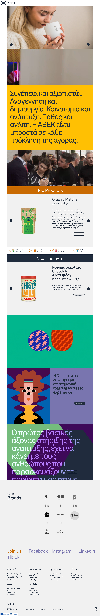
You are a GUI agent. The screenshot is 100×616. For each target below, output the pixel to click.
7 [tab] (53, 49)
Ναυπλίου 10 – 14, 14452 (14, 574)
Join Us (14, 551)
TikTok (13, 557)
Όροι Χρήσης (43, 609)
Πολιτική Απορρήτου (29, 609)
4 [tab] (48, 49)
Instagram (61, 551)
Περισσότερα (79, 403)
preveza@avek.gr (34, 594)
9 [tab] (57, 49)
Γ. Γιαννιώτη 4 (33, 588)
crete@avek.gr (75, 580)
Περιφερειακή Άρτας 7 (14, 588)
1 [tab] (43, 49)
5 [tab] (50, 49)
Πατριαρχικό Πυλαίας (35, 574)
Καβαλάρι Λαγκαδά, (56, 574)
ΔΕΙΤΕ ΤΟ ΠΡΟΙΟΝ (79, 234)
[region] (50, 452)
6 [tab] (51, 49)
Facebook (38, 551)
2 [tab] (44, 49)
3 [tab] (46, 49)
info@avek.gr (11, 580)
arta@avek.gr (11, 594)
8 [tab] (55, 49)
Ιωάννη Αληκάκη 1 (76, 574)
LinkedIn (85, 551)
